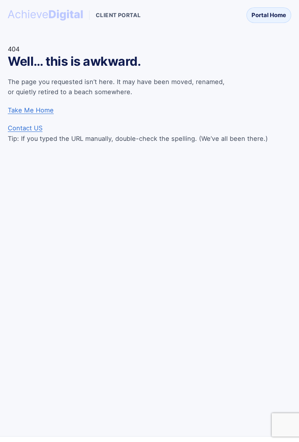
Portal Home (269, 15)
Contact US (25, 128)
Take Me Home (31, 110)
